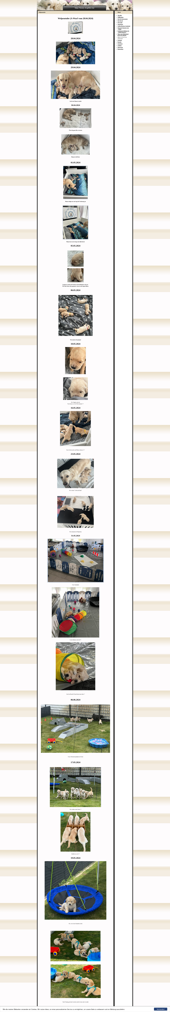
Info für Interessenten (123, 19)
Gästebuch (120, 43)
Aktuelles (120, 15)
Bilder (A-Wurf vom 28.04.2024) (122, 38)
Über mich (120, 22)
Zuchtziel (120, 40)
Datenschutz (120, 49)
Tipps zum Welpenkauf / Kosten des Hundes (123, 34)
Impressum (120, 47)
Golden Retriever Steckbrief (124, 26)
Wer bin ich (120, 20)
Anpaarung (120, 24)
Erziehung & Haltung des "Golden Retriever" (123, 31)
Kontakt (119, 42)
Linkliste (120, 45)
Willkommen (120, 17)
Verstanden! (161, 1009)
